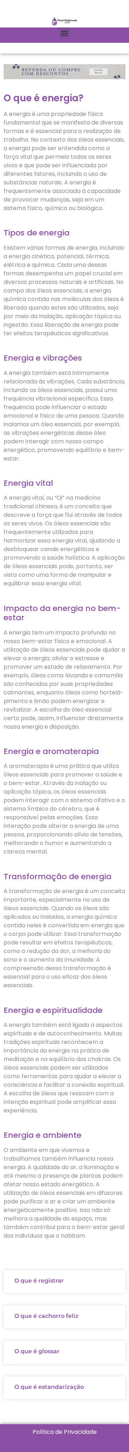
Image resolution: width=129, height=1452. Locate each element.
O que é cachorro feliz (46, 1316)
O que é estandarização (49, 1387)
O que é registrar (39, 1280)
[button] (65, 33)
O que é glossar (36, 1351)
